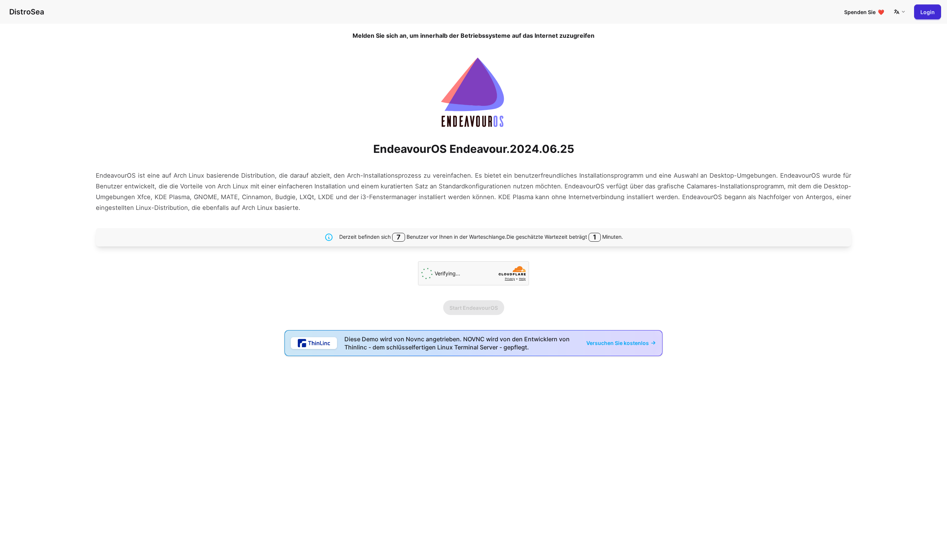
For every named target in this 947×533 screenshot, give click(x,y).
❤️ (864, 12)
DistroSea (26, 11)
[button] (899, 11)
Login (927, 12)
